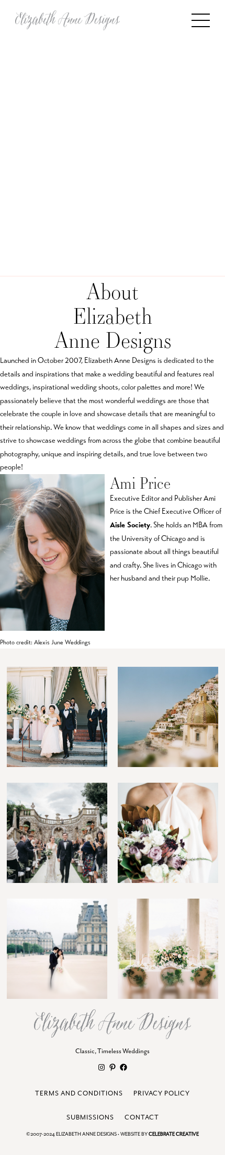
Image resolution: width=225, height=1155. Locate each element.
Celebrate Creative (174, 1134)
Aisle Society (130, 524)
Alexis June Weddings (62, 642)
